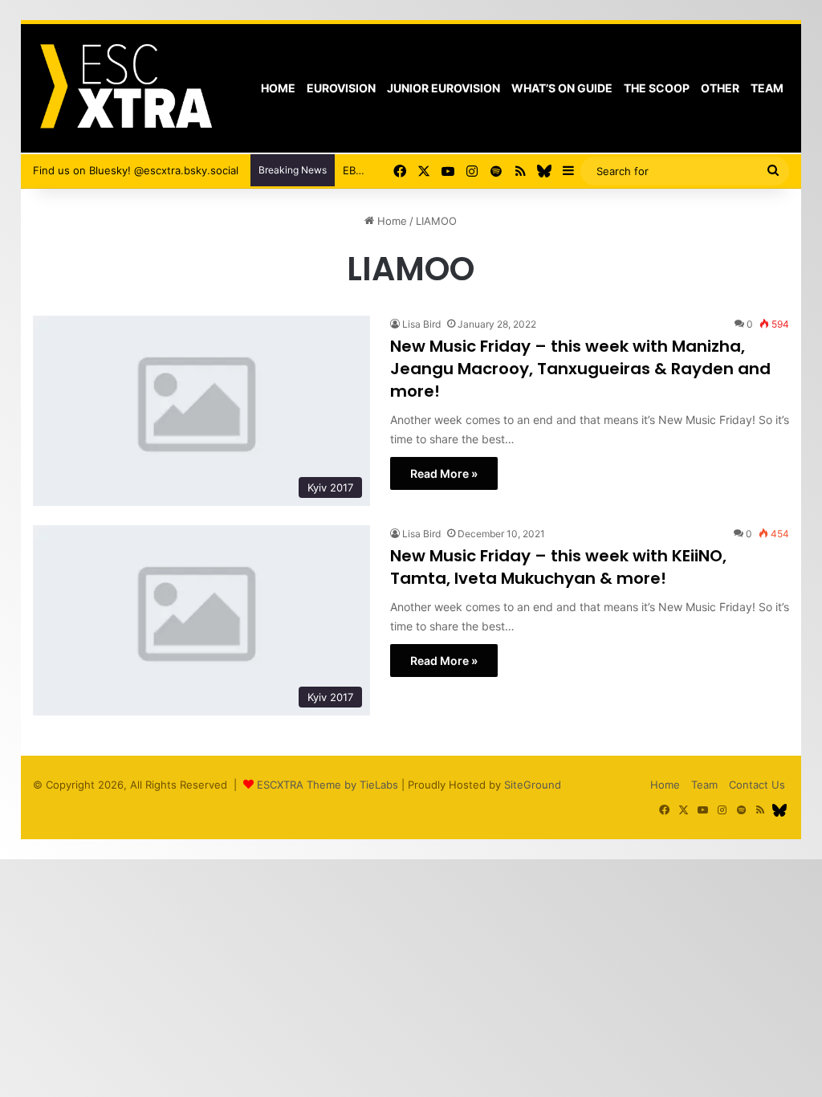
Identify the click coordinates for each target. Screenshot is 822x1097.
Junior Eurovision (443, 88)
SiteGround (532, 784)
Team (767, 88)
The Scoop (657, 88)
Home (278, 88)
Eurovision (341, 88)
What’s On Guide (561, 88)
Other (720, 88)
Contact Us (757, 784)
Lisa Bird (421, 324)
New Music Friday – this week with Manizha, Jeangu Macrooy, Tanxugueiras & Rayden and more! (580, 368)
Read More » (444, 473)
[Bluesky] (544, 171)
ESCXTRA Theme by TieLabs (327, 784)
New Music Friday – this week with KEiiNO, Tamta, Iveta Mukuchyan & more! (558, 566)
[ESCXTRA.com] (125, 88)
